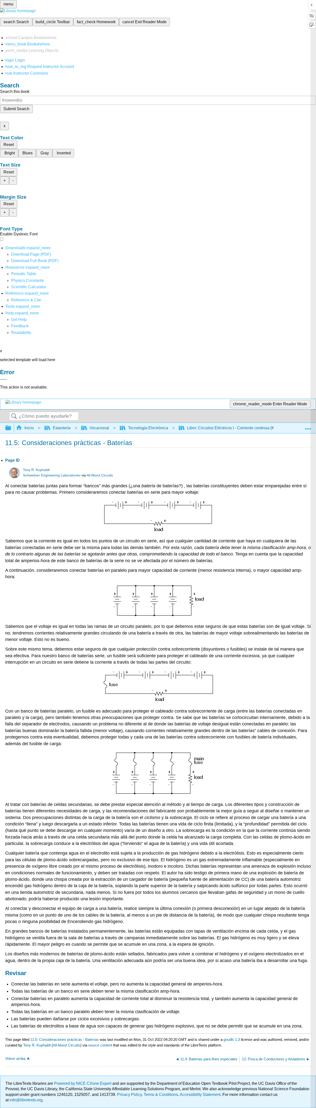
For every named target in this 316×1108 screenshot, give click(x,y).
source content (100, 1045)
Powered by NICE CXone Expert (83, 1083)
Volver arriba (15, 1058)
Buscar (14, 416)
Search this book (14, 91)
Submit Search (16, 109)
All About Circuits (100, 475)
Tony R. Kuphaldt (36, 470)
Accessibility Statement (200, 1094)
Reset (8, 145)
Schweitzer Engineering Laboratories (51, 475)
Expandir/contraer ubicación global (308, 426)
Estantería (62, 428)
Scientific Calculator (28, 287)
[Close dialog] (3, 379)
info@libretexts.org (25, 1100)
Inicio (29, 428)
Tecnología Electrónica (148, 428)
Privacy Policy (129, 1094)
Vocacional (99, 428)
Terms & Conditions (161, 1094)
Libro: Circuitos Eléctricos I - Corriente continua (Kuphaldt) (238, 428)
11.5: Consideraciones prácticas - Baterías (64, 1039)
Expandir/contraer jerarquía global (11, 428)
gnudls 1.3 (231, 1039)
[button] (20, 326)
